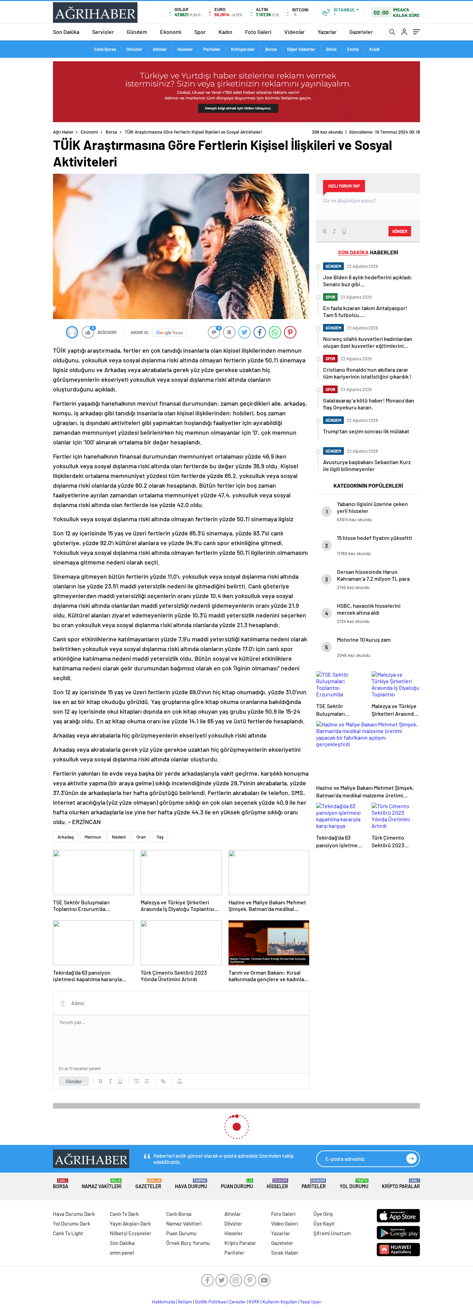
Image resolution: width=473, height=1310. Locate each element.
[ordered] (137, 1081)
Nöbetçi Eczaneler (130, 1233)
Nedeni (119, 837)
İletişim (185, 1301)
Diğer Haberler (301, 49)
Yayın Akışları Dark (130, 1223)
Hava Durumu (191, 1183)
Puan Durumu (237, 1183)
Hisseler (185, 49)
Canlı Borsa (105, 49)
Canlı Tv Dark (124, 1214)
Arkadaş (65, 837)
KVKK (254, 1301)
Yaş (160, 837)
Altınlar (160, 49)
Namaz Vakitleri (102, 1183)
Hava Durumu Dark (74, 1214)
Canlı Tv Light (68, 1233)
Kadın (225, 31)
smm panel (122, 1252)
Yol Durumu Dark (71, 1223)
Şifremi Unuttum (332, 1233)
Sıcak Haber (284, 1252)
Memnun (92, 837)
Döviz (331, 49)
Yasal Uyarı (310, 1301)
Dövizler (134, 49)
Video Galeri (284, 1223)
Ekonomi (170, 31)
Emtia (353, 49)
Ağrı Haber (63, 132)
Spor (200, 31)
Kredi (374, 49)
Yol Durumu (354, 1183)
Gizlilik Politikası (210, 1301)
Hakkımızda (163, 1301)
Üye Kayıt (323, 1223)
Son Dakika (66, 31)
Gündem (137, 31)
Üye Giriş (323, 1214)
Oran (141, 837)
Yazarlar (327, 31)
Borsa (271, 49)
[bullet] (146, 1081)
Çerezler (237, 1301)
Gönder (74, 1081)
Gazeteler (361, 31)
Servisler (103, 31)
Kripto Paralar (401, 1183)
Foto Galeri (258, 31)
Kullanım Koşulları (279, 1301)
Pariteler (212, 49)
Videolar (294, 31)
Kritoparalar (243, 49)
